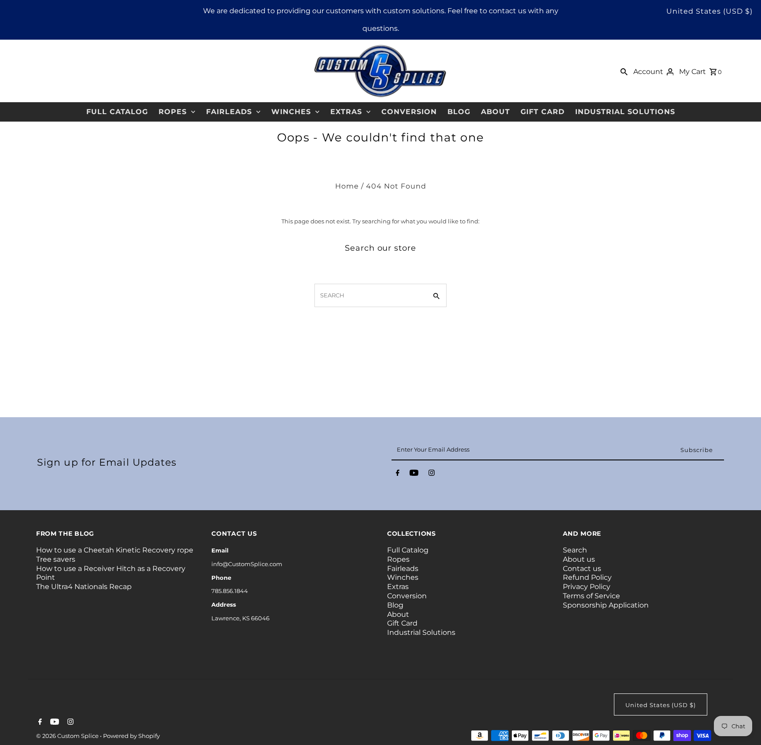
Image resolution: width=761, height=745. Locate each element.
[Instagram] (432, 474)
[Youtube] (414, 474)
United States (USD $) (709, 11)
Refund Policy (587, 577)
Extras (346, 111)
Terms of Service (591, 596)
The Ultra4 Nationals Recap (84, 586)
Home (347, 186)
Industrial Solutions (625, 111)
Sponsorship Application (606, 605)
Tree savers (55, 559)
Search (575, 550)
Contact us (582, 568)
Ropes (173, 111)
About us (579, 559)
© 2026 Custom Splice (68, 735)
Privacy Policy (586, 586)
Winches (291, 111)
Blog (458, 111)
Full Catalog (117, 111)
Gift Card (543, 111)
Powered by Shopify (131, 735)
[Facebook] (397, 474)
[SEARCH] (624, 71)
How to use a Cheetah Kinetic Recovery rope (114, 550)
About (495, 111)
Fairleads (229, 111)
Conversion (409, 111)
